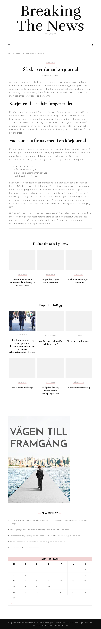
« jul (11, 603)
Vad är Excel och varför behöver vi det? (50, 343)
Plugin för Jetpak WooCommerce (50, 281)
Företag (50, 62)
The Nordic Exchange (22, 387)
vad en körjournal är (69, 92)
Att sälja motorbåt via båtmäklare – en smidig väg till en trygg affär (38, 542)
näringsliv (50, 336)
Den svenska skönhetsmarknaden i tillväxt (28, 548)
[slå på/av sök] (92, 45)
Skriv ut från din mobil (78, 341)
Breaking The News (50, 18)
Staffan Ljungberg (51, 75)
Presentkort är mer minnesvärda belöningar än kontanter (22, 282)
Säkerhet (22, 335)
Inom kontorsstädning (78, 387)
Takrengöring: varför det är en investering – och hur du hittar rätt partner (40, 530)
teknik (78, 336)
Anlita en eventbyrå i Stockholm (78, 281)
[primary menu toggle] (9, 45)
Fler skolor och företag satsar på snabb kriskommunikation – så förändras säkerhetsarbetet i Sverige (22, 346)
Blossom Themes (40, 625)
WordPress (62, 625)
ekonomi (22, 382)
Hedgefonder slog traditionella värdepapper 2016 (50, 390)
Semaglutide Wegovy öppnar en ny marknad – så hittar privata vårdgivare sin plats (45, 536)
